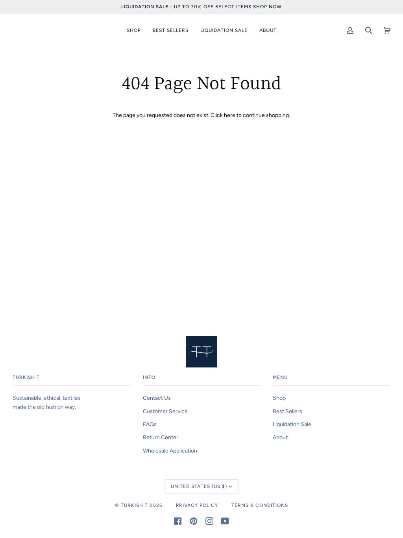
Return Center (160, 437)
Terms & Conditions (259, 505)
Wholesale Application (170, 450)
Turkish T (134, 505)
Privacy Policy (197, 505)
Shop (279, 398)
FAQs (150, 424)
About (280, 437)
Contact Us (157, 398)
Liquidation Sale (292, 424)
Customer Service (165, 411)
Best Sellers (287, 411)
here (229, 115)
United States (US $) (199, 486)
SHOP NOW (267, 6)
